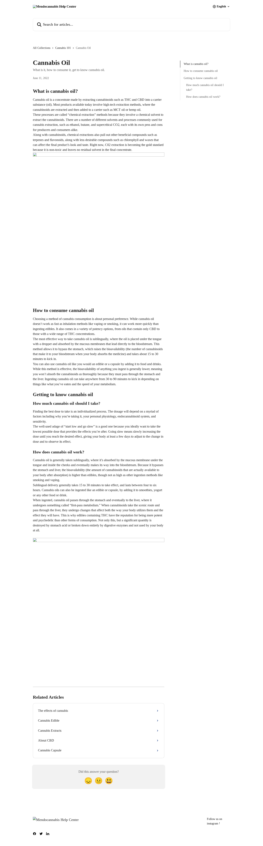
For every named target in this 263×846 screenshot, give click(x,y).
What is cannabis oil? (196, 63)
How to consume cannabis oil (201, 70)
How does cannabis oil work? (203, 96)
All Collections (41, 47)
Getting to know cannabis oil (200, 78)
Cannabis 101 (63, 47)
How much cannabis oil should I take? (205, 87)
